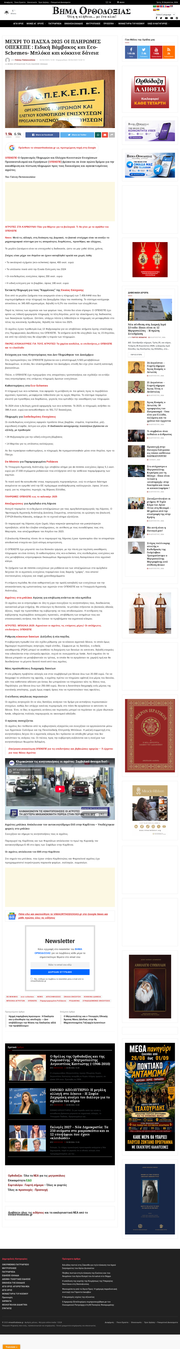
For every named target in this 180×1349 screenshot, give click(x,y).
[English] (161, 6)
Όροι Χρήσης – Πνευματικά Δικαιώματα (54, 2)
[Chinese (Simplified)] (157, 6)
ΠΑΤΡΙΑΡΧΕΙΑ (54, 23)
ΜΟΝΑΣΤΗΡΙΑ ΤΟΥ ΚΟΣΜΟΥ (131, 23)
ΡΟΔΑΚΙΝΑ (74, 1001)
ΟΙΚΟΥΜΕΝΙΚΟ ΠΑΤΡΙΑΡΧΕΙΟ (15, 1264)
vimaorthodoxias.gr (15, 1322)
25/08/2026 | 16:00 (72, 1105)
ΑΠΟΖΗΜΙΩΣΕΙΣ (53, 997)
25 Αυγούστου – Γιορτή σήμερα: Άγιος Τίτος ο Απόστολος (156, 387)
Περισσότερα (136, 355)
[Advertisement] (60, 201)
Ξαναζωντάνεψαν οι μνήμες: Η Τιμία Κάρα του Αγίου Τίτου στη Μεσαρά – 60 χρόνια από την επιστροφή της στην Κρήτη (159, 508)
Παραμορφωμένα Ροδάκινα (53, 1001)
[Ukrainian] (157, 10)
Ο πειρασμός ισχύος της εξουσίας (78, 1297)
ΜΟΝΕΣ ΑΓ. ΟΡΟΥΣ (35, 23)
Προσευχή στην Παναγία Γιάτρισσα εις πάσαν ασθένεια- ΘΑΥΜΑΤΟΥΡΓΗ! (159, 451)
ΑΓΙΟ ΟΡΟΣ (18, 23)
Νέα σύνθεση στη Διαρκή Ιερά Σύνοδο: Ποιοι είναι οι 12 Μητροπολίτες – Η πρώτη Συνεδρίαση (147, 329)
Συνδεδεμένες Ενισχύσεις (39, 416)
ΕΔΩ (29, 1180)
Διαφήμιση (8, 2)
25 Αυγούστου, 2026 (157, 337)
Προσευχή (41, 1189)
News (8, 237)
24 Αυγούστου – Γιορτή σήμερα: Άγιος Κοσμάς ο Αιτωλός (156, 367)
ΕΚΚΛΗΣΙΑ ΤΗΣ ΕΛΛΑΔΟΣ (13, 1283)
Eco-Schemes (39, 385)
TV (109, 2)
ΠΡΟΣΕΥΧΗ (109, 23)
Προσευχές (7, 1297)
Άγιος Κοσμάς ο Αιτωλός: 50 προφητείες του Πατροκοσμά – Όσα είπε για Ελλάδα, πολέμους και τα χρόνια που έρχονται (159, 411)
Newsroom (58, 1068)
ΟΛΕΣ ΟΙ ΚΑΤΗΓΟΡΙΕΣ (157, 23)
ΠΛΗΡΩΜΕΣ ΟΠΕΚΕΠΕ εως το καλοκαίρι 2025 (31, 496)
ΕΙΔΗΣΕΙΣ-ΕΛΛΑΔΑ (39, 64)
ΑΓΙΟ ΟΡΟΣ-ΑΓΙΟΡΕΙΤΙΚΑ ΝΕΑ (15, 1286)
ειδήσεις (39, 1212)
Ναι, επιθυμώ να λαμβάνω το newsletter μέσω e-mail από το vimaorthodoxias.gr (57, 980)
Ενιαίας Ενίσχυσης (72, 290)
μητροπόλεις (57, 1175)
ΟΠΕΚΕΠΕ (55, 161)
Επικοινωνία (32, 2)
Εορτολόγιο (15, 1185)
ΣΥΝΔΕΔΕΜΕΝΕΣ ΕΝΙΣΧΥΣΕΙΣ (96, 1001)
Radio (121, 2)
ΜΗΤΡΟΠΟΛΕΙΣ (93, 23)
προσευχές (25, 1189)
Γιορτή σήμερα (34, 1185)
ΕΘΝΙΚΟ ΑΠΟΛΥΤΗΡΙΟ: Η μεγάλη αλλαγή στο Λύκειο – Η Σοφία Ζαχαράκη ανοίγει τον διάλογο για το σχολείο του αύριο (80, 1095)
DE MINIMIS (12, 997)
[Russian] (168, 6)
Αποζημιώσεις (14, 503)
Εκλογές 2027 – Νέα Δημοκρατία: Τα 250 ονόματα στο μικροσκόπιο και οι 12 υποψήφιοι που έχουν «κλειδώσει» (79, 1132)
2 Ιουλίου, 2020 (154, 460)
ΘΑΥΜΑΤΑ (6, 1301)
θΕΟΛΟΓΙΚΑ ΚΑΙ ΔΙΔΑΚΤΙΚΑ (14, 1305)
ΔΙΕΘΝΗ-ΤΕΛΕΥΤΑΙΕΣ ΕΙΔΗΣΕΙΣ (16, 1279)
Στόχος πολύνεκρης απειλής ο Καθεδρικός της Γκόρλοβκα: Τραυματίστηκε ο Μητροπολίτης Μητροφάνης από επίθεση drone (158, 554)
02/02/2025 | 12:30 (47, 60)
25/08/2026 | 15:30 (72, 1142)
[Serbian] (171, 6)
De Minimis (12, 461)
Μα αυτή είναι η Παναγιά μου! (156, 529)
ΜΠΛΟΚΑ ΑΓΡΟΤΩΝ (15, 1001)
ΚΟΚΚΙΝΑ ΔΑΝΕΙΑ (92, 997)
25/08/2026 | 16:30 (72, 1068)
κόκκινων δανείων (27, 636)
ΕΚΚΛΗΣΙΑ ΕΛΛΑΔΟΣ (73, 23)
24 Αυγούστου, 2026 (156, 376)
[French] (164, 6)
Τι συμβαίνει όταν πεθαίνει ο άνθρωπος (159, 433)
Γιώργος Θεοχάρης (139, 337)
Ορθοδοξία (15, 1175)
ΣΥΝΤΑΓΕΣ (7, 1308)
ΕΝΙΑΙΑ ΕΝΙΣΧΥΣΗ (72, 997)
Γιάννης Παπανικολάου (25, 60)
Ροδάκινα (52, 461)
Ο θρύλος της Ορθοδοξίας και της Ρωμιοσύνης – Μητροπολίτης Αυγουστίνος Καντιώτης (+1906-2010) (80, 1060)
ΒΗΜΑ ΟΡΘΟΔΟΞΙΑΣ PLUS (19, 64)
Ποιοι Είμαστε (20, 2)
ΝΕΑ (36, 1175)
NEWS (40, 997)
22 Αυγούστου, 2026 (156, 492)
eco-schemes (27, 997)
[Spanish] (154, 10)
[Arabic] (154, 6)
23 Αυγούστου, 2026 (156, 534)
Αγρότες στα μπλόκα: (18, 597)
